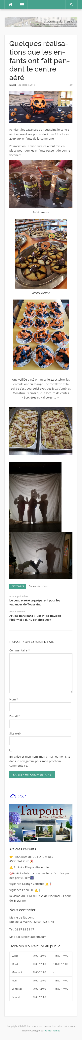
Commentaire (19, 650)
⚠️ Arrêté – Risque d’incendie (29, 867)
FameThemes (52, 1030)
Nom (13, 699)
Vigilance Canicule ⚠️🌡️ (25, 890)
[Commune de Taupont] (41, 22)
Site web (15, 733)
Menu (20, 4)
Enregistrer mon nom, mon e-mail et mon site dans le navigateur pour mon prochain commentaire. (39, 761)
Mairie (12, 84)
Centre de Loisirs (38, 586)
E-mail (14, 716)
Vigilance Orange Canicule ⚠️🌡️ (30, 884)
